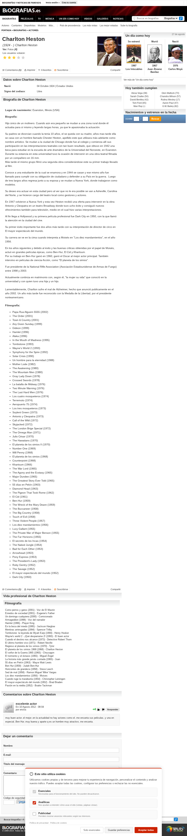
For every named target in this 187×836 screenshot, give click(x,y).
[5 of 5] (23, 57)
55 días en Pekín (14, 662)
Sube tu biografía (128, 25)
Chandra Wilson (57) (170, 96)
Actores (5, 25)
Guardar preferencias (119, 830)
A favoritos (46, 70)
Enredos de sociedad (16, 613)
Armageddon (11, 619)
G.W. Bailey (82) (170, 106)
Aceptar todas (146, 830)
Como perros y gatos (16, 610)
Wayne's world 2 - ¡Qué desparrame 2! (25, 636)
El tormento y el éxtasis (17, 656)
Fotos (12, 49)
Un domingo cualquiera (17, 616)
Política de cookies (58, 823)
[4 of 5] (18, 57)
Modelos (42, 25)
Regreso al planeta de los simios (22, 646)
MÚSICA (49, 19)
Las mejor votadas (109, 25)
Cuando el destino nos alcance (21, 639)
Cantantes (17, 25)
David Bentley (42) (139, 99)
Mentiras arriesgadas (16, 629)
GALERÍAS (102, 19)
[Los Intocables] (134, 54)
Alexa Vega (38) (139, 93)
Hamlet (9, 623)
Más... (52, 25)
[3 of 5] (14, 57)
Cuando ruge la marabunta (19, 679)
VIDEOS (88, 19)
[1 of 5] (5, 57)
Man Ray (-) (139, 106)
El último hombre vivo (16, 642)
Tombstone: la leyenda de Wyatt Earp (25, 633)
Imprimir (31, 70)
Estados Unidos (64, 86)
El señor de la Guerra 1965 (19, 652)
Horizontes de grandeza (17, 669)
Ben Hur (9, 665)
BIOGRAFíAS (20, 30)
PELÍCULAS (27, 19)
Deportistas (29, 25)
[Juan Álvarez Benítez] (155, 54)
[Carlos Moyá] (175, 54)
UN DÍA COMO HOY (69, 19)
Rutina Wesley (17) (170, 99)
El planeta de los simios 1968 (20, 649)
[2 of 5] (9, 57)
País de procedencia (70, 25)
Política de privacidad (39, 823)
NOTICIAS (118, 19)
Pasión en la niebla (15, 685)
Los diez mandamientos (17, 675)
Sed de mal (11, 672)
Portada (6, 30)
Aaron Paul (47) (170, 103)
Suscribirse (62, 70)
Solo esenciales (91, 830)
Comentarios (13, 70)
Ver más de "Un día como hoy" (139, 79)
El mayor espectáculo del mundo (22, 682)
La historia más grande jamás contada (25, 659)
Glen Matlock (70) (170, 93)
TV (39, 19)
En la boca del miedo (16, 626)
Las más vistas (90, 25)
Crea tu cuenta (69, 2)
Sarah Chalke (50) (139, 96)
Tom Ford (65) (139, 103)
